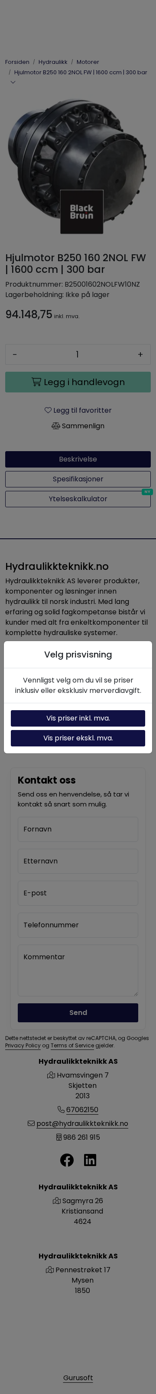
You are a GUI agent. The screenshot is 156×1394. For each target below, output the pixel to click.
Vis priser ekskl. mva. (78, 738)
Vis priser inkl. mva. (78, 718)
